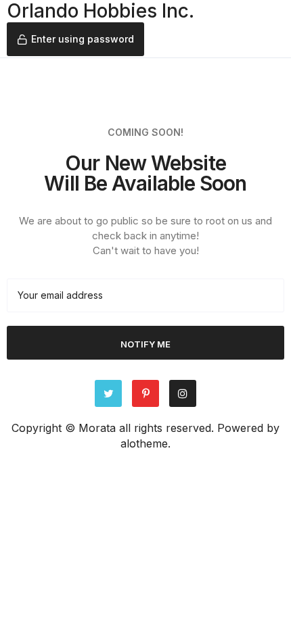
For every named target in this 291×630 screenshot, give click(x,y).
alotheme (144, 443)
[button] (75, 39)
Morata (97, 428)
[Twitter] (108, 393)
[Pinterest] (145, 393)
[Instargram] (182, 393)
